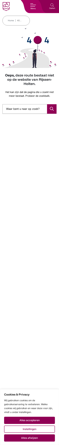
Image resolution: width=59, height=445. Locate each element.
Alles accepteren (30, 420)
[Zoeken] (52, 109)
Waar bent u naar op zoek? (22, 108)
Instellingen (29, 429)
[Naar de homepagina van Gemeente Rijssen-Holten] (6, 6)
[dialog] (29, 417)
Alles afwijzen (29, 437)
